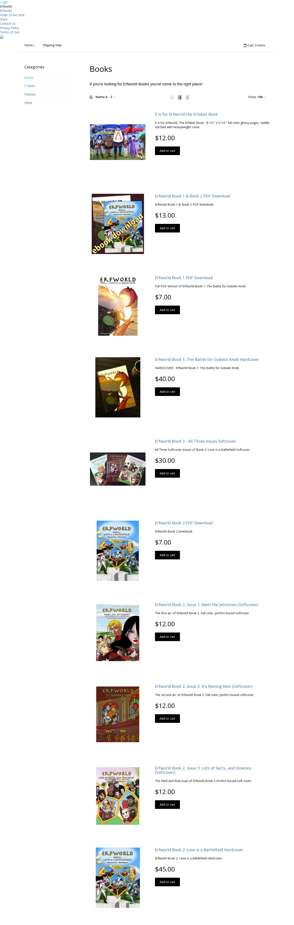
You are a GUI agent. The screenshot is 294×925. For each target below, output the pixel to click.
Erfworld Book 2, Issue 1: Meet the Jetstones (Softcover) (206, 604)
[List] (179, 97)
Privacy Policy (9, 28)
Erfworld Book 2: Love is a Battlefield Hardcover (199, 849)
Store (4, 19)
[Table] (187, 97)
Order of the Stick (12, 15)
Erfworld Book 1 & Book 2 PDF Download (192, 196)
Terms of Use (9, 32)
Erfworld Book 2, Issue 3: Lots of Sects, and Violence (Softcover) (203, 770)
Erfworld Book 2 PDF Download (184, 522)
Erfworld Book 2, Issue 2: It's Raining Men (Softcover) (203, 686)
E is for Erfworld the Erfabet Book (186, 114)
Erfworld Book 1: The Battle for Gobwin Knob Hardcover (207, 359)
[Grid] (172, 97)
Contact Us (7, 24)
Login (4, 2)
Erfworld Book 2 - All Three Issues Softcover (195, 441)
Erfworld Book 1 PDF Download (184, 277)
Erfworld (6, 11)
